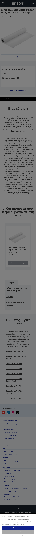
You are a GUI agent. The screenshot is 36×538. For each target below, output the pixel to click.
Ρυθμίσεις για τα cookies (18, 535)
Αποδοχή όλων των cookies (18, 527)
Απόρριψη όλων (18, 531)
